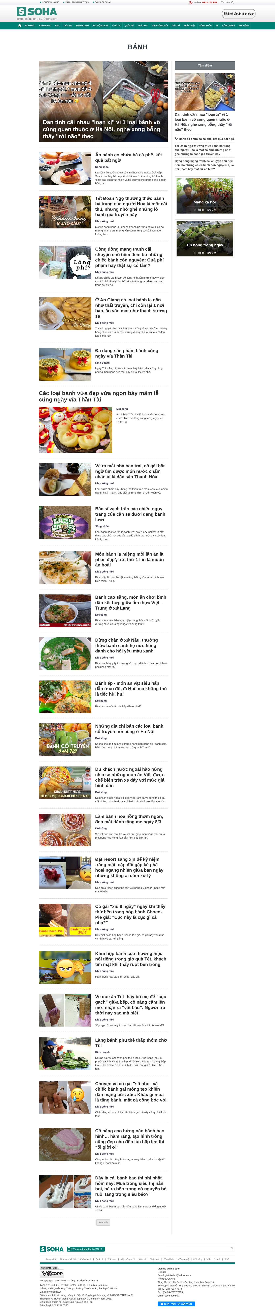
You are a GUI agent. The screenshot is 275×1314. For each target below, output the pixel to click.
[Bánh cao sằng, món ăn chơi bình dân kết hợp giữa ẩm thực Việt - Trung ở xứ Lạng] (65, 610)
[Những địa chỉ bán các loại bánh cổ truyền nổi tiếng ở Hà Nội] (65, 739)
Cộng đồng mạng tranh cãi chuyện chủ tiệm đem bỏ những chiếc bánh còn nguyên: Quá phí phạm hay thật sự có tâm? (129, 257)
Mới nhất (30, 26)
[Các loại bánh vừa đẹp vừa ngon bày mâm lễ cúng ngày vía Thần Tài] (75, 430)
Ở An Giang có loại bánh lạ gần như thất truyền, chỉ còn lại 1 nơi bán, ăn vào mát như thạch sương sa (131, 308)
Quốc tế (129, 26)
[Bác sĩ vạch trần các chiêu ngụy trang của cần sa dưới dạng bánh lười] (65, 522)
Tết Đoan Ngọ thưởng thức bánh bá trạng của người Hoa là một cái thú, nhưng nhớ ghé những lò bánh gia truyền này (131, 206)
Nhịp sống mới (160, 26)
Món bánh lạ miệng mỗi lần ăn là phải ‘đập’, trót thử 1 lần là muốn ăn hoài (129, 559)
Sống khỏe (205, 26)
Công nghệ (228, 26)
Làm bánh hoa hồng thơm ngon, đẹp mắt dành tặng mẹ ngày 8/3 (129, 819)
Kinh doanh (82, 26)
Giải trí (176, 26)
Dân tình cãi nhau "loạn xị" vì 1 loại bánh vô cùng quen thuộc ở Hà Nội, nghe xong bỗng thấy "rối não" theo (101, 129)
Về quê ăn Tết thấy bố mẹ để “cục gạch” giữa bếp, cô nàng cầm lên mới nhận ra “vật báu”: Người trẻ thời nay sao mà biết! (130, 1004)
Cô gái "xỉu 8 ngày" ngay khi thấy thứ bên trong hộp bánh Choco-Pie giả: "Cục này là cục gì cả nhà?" (130, 914)
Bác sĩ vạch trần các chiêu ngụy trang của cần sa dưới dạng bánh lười (130, 514)
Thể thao (143, 26)
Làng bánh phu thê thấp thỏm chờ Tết (131, 1043)
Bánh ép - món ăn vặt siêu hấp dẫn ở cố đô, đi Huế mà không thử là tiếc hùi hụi (131, 689)
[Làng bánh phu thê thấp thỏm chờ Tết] (65, 1053)
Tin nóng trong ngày (204, 245)
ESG (57, 26)
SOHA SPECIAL (103, 2)
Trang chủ (51, 1259)
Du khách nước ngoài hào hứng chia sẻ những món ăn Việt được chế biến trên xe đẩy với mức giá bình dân (129, 777)
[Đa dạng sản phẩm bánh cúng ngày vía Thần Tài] (65, 364)
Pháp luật (189, 26)
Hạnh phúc (45, 26)
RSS (227, 1259)
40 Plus (116, 26)
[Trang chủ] (37, 14)
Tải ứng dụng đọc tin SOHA (87, 1249)
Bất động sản (100, 26)
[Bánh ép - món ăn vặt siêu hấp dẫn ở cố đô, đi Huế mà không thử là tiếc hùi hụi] (65, 696)
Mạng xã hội (205, 202)
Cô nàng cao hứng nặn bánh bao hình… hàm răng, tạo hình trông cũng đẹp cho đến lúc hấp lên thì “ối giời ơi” (129, 1139)
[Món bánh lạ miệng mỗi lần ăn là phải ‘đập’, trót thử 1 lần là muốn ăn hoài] (65, 567)
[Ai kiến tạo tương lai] (237, 14)
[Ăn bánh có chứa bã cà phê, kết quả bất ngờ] (65, 168)
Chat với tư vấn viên (178, 1304)
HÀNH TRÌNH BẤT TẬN (77, 2)
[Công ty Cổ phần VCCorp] (89, 1272)
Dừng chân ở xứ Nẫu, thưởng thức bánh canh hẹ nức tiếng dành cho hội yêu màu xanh (126, 645)
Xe (217, 26)
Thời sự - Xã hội (68, 1259)
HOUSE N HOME (50, 2)
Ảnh (218, 1259)
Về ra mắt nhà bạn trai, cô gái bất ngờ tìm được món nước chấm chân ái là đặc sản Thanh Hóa (130, 471)
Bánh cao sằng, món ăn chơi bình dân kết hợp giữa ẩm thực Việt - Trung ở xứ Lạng (130, 603)
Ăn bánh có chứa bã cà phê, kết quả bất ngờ (128, 157)
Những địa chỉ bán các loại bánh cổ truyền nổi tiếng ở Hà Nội (129, 729)
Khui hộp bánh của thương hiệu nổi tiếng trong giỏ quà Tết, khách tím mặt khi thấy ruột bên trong (130, 959)
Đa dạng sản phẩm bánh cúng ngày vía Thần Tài (126, 353)
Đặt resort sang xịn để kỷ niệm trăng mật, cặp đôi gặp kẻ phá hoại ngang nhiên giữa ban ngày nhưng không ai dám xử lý (129, 867)
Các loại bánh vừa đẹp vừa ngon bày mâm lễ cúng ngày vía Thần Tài (99, 396)
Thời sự (67, 26)
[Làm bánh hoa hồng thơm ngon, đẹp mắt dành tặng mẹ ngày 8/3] (65, 830)
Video (209, 1259)
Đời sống (244, 26)
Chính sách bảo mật (168, 1295)
